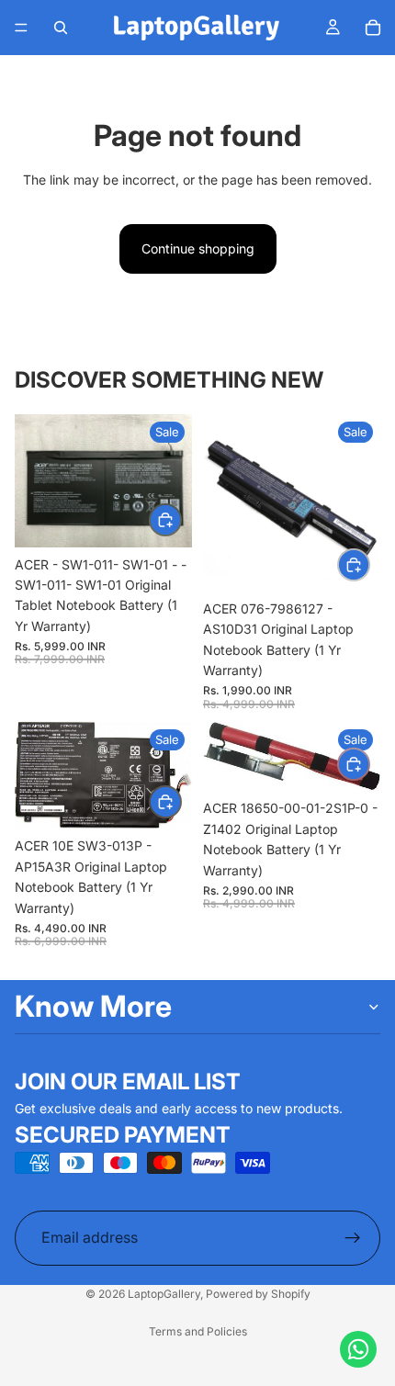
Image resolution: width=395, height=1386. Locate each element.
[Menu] (21, 27)
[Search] (60, 27)
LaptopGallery (164, 1294)
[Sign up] (352, 1238)
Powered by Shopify (258, 1294)
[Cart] (373, 27)
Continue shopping (197, 248)
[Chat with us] (358, 1349)
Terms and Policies (198, 1331)
